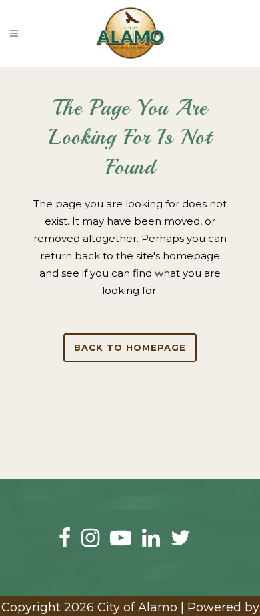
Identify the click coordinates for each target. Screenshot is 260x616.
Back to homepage (130, 347)
